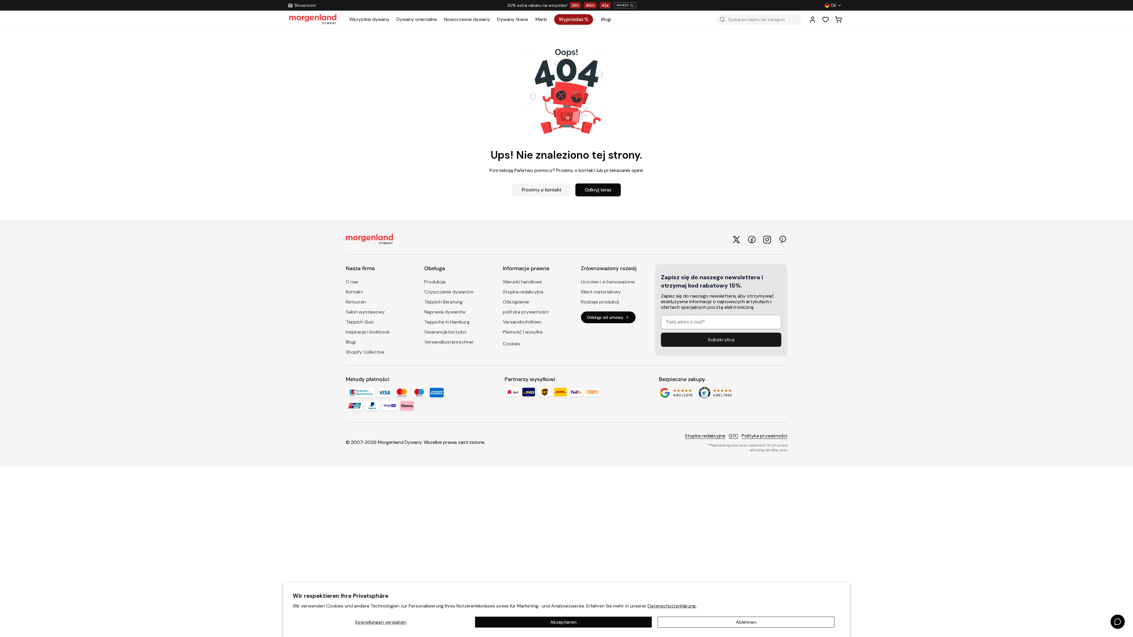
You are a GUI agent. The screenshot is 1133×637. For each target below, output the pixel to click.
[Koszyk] (838, 19)
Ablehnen (746, 622)
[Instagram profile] (767, 239)
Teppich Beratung (443, 302)
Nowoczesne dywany (467, 19)
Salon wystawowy (365, 312)
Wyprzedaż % (573, 19)
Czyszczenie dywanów (448, 292)
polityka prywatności (526, 312)
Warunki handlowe (522, 282)
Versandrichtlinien (522, 322)
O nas (352, 282)
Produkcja (435, 282)
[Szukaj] (722, 19)
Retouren (356, 302)
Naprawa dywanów (445, 312)
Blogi (606, 19)
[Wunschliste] (825, 19)
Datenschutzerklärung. (672, 606)
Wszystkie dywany (369, 19)
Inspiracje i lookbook (368, 332)
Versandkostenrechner (449, 342)
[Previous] (421, 5)
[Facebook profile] (752, 239)
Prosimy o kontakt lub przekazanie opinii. (600, 170)
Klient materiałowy (601, 292)
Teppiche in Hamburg (447, 322)
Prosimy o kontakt (541, 190)
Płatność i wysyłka (523, 332)
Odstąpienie (516, 302)
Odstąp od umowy (605, 317)
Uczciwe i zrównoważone (608, 282)
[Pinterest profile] (782, 239)
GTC (733, 436)
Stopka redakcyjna (523, 292)
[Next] (717, 5)
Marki (541, 19)
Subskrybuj (721, 339)
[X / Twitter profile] (736, 239)
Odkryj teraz (598, 190)
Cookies (511, 344)
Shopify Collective (365, 352)
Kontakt (354, 292)
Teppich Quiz (360, 322)
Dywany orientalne (417, 19)
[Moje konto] (812, 19)
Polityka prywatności (764, 436)
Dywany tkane (512, 19)
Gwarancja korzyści (445, 332)
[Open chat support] (1118, 622)
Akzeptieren (563, 622)
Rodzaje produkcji (600, 302)
